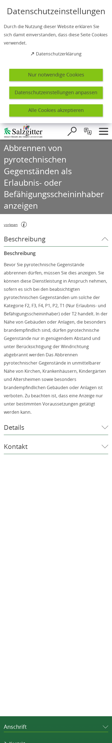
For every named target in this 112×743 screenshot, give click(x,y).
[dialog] (56, 61)
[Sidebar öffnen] (103, 131)
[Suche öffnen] (72, 131)
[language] (88, 131)
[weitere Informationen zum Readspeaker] (24, 224)
